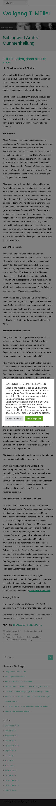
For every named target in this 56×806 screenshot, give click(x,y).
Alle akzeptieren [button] (34, 419)
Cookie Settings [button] (14, 419)
